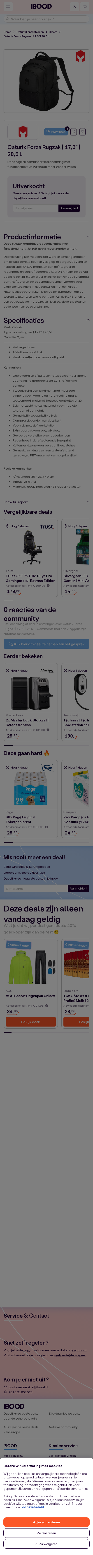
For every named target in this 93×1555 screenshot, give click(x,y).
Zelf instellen (46, 1533)
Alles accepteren (46, 1522)
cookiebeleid (33, 1507)
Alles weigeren (46, 1544)
